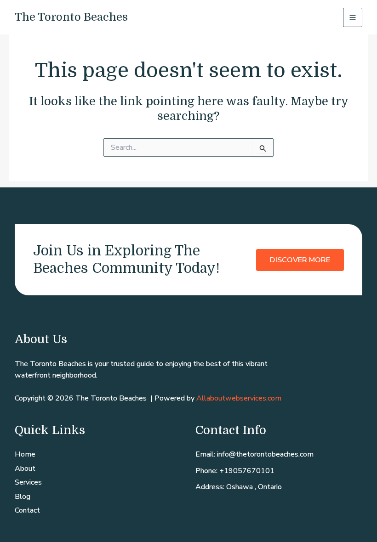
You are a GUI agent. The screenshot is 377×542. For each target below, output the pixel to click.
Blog (22, 496)
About (25, 468)
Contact (27, 510)
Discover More (300, 260)
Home (25, 454)
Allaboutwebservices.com (238, 398)
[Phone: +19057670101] (234, 471)
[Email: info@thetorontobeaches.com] (254, 455)
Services (28, 482)
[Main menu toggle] (352, 17)
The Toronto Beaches (71, 17)
